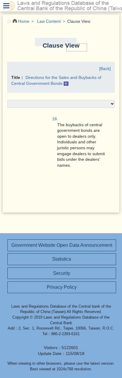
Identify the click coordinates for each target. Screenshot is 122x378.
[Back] (105, 68)
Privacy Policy (62, 287)
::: (9, 21)
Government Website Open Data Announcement (61, 245)
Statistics (61, 259)
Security (61, 273)
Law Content (49, 21)
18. (55, 118)
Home (23, 21)
